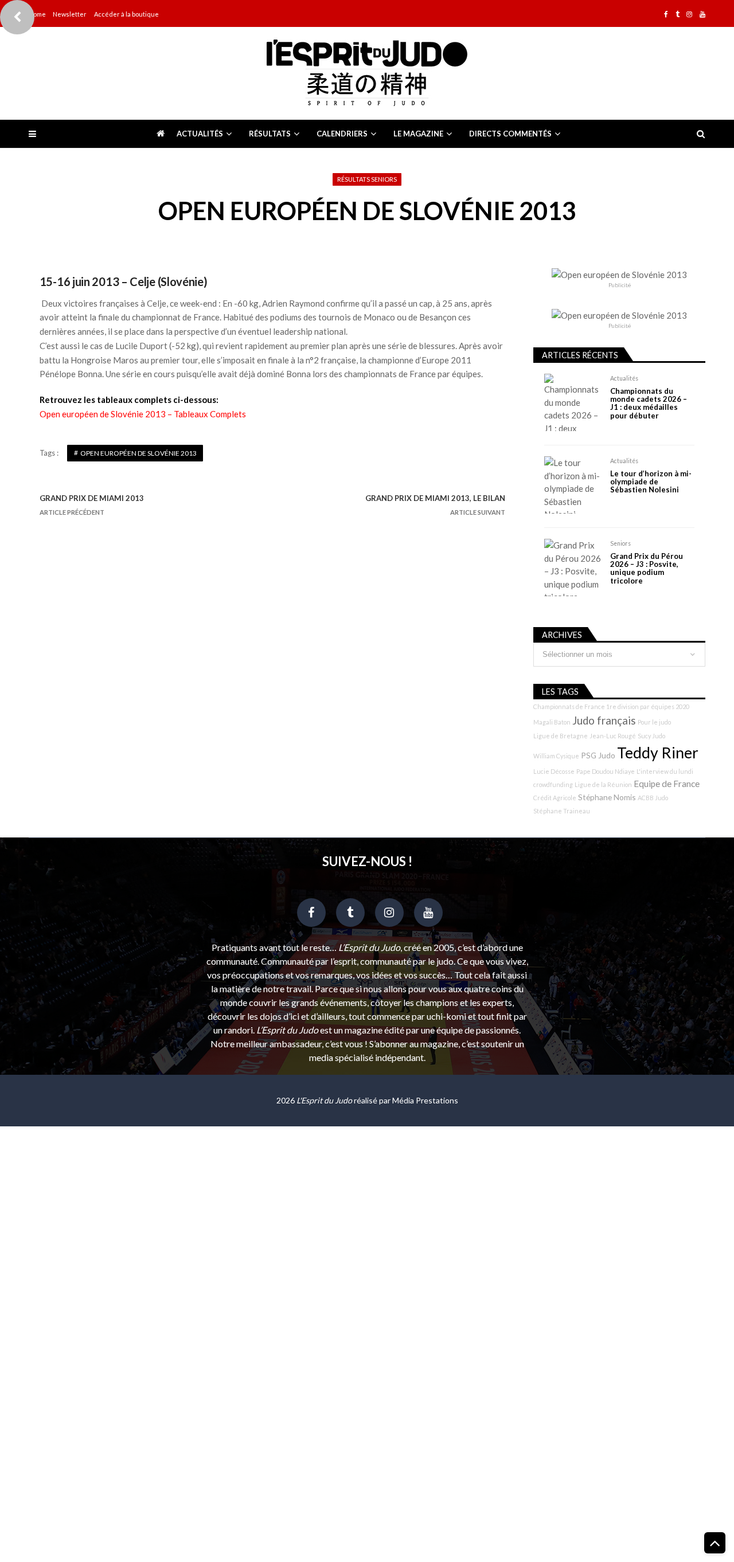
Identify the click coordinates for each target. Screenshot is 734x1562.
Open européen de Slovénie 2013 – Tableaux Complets (143, 414)
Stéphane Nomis (607, 797)
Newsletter (70, 14)
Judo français (604, 720)
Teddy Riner (657, 752)
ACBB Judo (653, 797)
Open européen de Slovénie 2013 (138, 453)
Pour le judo (654, 722)
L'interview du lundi (665, 771)
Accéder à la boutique (126, 14)
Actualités (200, 133)
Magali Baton (552, 722)
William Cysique (556, 756)
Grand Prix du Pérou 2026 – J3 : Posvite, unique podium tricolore (646, 568)
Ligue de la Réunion (603, 784)
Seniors (620, 543)
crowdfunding (553, 784)
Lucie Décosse (554, 771)
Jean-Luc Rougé (612, 735)
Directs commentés (510, 133)
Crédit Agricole (554, 797)
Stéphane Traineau (561, 811)
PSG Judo (598, 755)
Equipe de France (667, 783)
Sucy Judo (651, 735)
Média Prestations (425, 1100)
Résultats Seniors (367, 179)
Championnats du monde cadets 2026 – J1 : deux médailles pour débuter (648, 403)
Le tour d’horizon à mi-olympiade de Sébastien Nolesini (651, 481)
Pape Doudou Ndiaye (605, 771)
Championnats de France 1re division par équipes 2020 (611, 706)
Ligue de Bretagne (560, 735)
